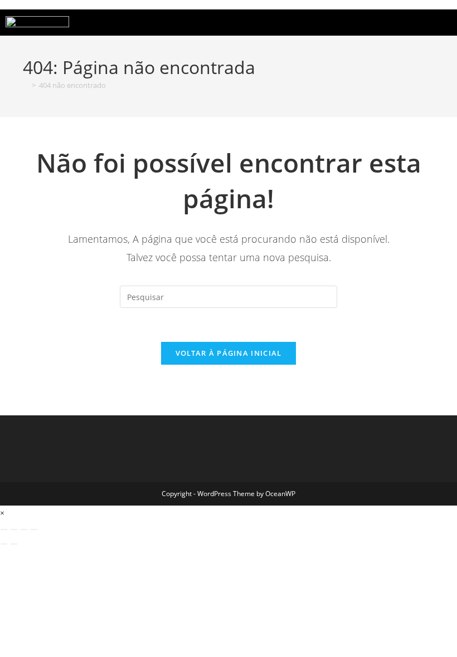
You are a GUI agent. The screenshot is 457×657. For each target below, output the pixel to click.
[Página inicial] (25, 85)
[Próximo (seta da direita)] (14, 544)
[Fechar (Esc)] (34, 529)
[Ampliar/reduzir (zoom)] (4, 529)
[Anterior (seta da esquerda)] (4, 544)
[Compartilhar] (24, 529)
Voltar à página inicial (229, 353)
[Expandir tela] (14, 529)
